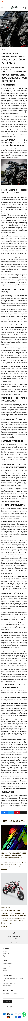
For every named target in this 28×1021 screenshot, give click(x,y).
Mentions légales (6, 985)
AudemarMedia (18, 1011)
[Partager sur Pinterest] (17, 812)
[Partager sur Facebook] (4, 812)
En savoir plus (4, 869)
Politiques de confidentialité (9, 983)
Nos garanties (6, 953)
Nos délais (5, 968)
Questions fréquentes (8, 966)
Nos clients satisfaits (7, 963)
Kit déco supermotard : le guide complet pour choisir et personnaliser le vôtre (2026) (13, 913)
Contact (5, 970)
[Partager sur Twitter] (11, 812)
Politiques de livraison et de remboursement (13, 981)
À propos (5, 951)
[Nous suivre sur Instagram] (3, 1007)
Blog (4, 956)
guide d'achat (5, 907)
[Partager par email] (23, 812)
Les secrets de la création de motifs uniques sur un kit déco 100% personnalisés (13, 855)
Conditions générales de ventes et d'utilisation (13, 978)
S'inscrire (7, 1001)
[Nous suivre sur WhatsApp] (11, 1007)
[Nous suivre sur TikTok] (7, 1007)
